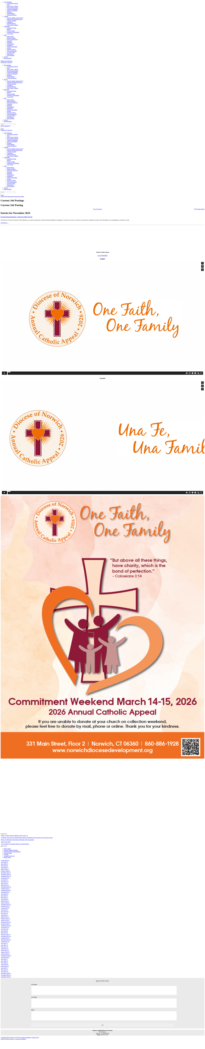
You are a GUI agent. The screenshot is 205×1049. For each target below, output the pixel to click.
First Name (34, 984)
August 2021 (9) (5, 941)
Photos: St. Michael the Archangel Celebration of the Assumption (17, 839)
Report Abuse (7, 857)
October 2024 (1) (5, 888)
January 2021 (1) (5, 952)
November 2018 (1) (6, 975)
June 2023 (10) (5, 911)
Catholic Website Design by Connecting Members (13, 1039)
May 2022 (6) (4, 932)
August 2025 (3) (5, 878)
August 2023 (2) (5, 908)
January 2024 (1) (5, 902)
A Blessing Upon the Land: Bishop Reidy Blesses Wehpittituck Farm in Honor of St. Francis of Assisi (26, 837)
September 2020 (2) (6, 955)
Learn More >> (4, 222)
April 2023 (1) (4, 915)
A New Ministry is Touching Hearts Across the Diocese (15, 844)
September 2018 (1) (6, 977)
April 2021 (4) (4, 948)
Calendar (6, 854)
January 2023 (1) (5, 920)
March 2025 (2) (5, 885)
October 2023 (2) (5, 906)
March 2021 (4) (5, 950)
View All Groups (97, 209)
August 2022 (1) (5, 927)
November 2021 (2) (6, 936)
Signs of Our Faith (5, 842)
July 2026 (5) (4, 862)
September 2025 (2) (6, 876)
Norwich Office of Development (12, 851)
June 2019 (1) (4, 968)
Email (32, 1010)
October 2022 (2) (5, 924)
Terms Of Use (35, 1037)
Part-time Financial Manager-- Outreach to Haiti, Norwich (16, 217)
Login (2, 128)
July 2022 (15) (4, 929)
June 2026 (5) (4, 864)
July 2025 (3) (4, 880)
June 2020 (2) (4, 961)
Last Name (34, 997)
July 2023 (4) (4, 909)
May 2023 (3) (4, 913)
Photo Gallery (7, 848)
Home (2, 196)
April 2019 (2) (4, 971)
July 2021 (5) (4, 943)
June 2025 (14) (5, 881)
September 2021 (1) (6, 939)
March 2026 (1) (5, 869)
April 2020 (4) (4, 964)
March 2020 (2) (5, 966)
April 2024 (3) (4, 899)
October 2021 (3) (5, 938)
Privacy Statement (26, 1037)
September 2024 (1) (6, 890)
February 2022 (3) (5, 934)
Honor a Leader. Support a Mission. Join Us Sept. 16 (14, 835)
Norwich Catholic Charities (11, 850)
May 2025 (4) (4, 883)
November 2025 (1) (6, 874)
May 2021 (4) (4, 947)
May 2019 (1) (4, 969)
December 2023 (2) (6, 904)
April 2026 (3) (4, 867)
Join (102, 1025)
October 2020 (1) (5, 954)
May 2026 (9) (4, 865)
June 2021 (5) (4, 945)
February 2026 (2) (5, 871)
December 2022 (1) (6, 922)
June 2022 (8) (4, 931)
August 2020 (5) (5, 957)
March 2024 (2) (5, 901)
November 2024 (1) (6, 887)
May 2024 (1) (4, 897)
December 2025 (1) (6, 872)
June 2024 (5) (4, 895)
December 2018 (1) (6, 973)
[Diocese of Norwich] (6, 61)
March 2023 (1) (5, 917)
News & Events (8, 853)
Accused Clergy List (9, 856)
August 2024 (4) (5, 892)
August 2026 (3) (5, 860)
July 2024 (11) (4, 894)
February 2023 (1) (5, 918)
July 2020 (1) (4, 959)
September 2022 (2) (6, 925)
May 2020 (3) (4, 962)
